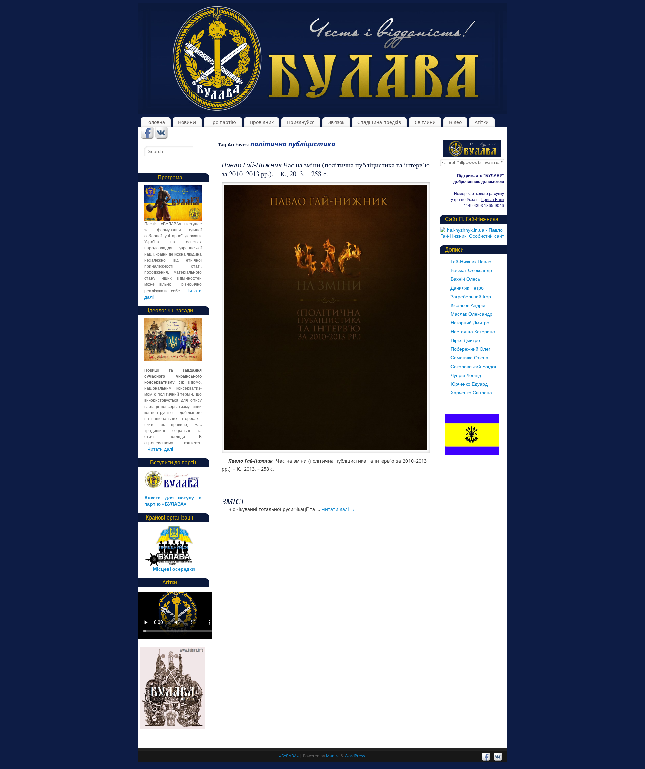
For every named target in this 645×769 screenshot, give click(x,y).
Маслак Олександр (471, 314)
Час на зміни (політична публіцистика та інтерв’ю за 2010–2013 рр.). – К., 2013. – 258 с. (326, 169)
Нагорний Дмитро (469, 322)
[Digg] (161, 133)
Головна (155, 122)
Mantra (333, 756)
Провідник (262, 122)
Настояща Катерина (472, 331)
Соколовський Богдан (474, 366)
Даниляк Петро (467, 288)
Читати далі (338, 509)
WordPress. (355, 756)
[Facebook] (147, 133)
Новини (187, 122)
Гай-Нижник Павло (470, 261)
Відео (455, 122)
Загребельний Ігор (470, 296)
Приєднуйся (301, 122)
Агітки (482, 122)
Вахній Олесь (465, 279)
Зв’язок (336, 122)
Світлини (425, 122)
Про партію (222, 122)
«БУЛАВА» (289, 756)
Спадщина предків (379, 122)
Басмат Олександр (471, 270)
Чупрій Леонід (465, 375)
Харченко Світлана (471, 392)
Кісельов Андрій (467, 305)
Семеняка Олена (469, 357)
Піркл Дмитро (465, 340)
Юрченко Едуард (469, 384)
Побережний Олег (470, 349)
